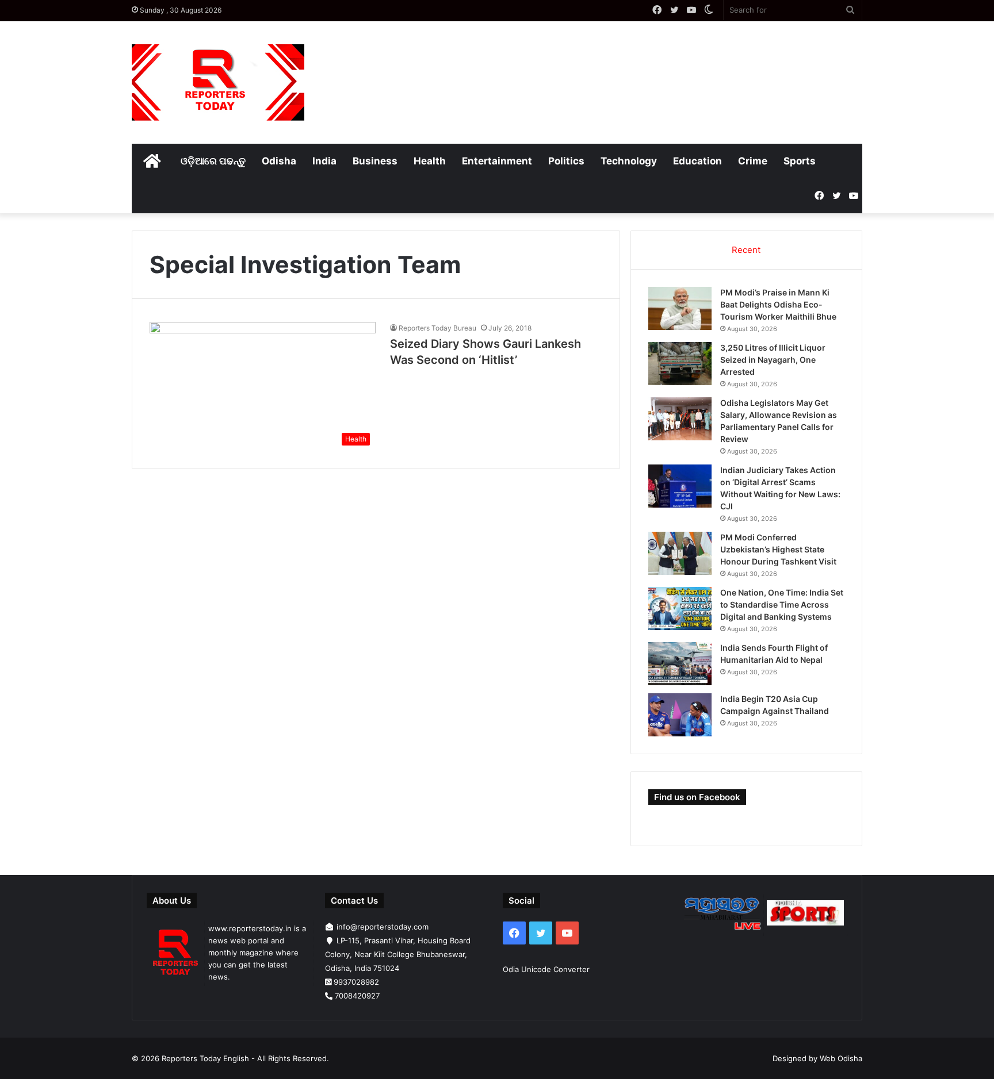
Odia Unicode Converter (546, 969)
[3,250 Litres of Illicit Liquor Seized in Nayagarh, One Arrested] (680, 363)
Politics (566, 161)
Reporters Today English (205, 1058)
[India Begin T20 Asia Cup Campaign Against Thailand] (680, 714)
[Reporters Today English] (218, 82)
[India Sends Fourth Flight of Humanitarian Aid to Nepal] (680, 663)
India (324, 161)
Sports (799, 161)
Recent (746, 249)
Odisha (279, 161)
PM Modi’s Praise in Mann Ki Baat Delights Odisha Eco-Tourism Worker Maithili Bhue (778, 304)
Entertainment (497, 161)
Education (697, 161)
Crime (752, 161)
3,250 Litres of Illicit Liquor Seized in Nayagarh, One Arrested (772, 360)
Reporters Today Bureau (437, 328)
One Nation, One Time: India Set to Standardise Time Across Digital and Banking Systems (781, 604)
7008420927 (357, 995)
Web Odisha (841, 1058)
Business (375, 161)
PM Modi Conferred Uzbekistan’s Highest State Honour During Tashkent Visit (778, 549)
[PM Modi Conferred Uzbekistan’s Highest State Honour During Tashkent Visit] (680, 553)
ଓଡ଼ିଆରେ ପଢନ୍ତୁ (213, 161)
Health (430, 161)
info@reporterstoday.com (383, 926)
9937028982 (356, 981)
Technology (629, 161)
